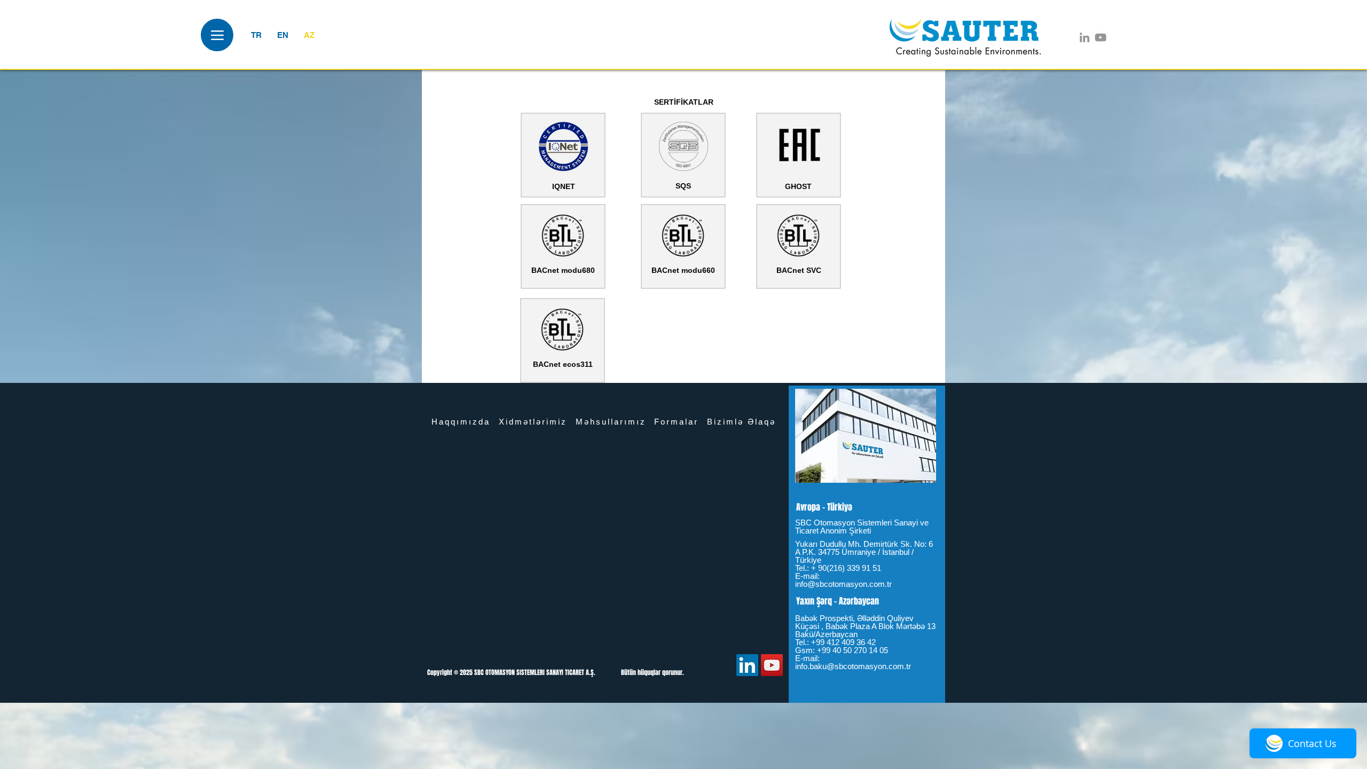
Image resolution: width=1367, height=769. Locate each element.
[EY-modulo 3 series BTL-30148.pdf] (562, 330)
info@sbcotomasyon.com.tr (843, 583)
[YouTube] (1100, 37)
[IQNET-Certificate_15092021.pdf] (563, 147)
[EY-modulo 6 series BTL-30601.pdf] (562, 236)
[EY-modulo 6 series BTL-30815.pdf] (683, 236)
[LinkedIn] (1084, 37)
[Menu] (217, 35)
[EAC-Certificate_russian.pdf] (799, 147)
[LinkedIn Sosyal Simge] (747, 665)
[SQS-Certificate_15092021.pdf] (683, 147)
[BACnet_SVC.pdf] (798, 236)
